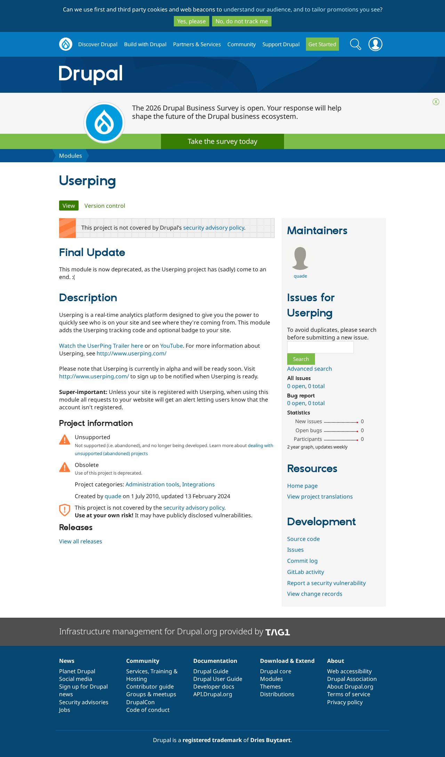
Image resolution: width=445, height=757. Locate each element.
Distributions (277, 694)
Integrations (198, 484)
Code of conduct (148, 710)
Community (241, 44)
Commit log (302, 561)
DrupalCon (140, 702)
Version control (104, 205)
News (66, 661)
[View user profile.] (300, 268)
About (335, 661)
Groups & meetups (151, 694)
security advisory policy (213, 227)
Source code (303, 539)
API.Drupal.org (212, 694)
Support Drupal (281, 44)
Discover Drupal (98, 44)
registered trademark (212, 740)
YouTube (171, 345)
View (71, 205)
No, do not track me (242, 21)
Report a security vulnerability (326, 583)
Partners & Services (197, 44)
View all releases (80, 541)
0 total (316, 386)
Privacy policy (345, 702)
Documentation (215, 661)
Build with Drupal (145, 44)
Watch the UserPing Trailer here (101, 345)
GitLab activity (305, 572)
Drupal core (275, 671)
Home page (302, 485)
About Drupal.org (350, 686)
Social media (75, 679)
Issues (295, 549)
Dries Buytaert (270, 740)
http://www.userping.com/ (132, 353)
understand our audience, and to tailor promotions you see (302, 9)
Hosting (136, 679)
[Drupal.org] (152, 75)
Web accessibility (349, 671)
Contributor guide (150, 686)
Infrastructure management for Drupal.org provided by (162, 631)
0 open (296, 386)
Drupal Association (352, 679)
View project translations (320, 496)
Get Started (322, 44)
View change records (314, 594)
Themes (270, 686)
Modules (70, 155)
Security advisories (83, 702)
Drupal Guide (210, 671)
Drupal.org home (65, 44)
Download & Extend (287, 661)
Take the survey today (222, 141)
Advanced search (309, 368)
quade (113, 496)
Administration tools (152, 484)
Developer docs (213, 686)
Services (137, 671)
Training (161, 671)
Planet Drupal (77, 671)
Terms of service (348, 694)
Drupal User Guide (217, 679)
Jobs (64, 710)
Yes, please (191, 21)
